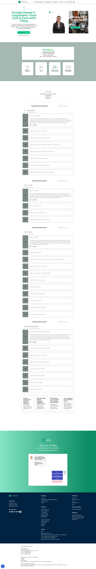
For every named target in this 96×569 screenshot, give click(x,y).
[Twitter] (16, 512)
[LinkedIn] (10, 512)
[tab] (30, 110)
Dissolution (23, 558)
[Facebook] (18, 512)
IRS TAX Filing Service (25, 2)
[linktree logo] (20, 512)
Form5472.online (24, 1)
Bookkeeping (43, 516)
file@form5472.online (27, 553)
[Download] (27, 32)
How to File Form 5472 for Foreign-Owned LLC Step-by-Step (53, 534)
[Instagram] (14, 512)
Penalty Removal (44, 515)
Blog (73, 504)
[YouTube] (12, 512)
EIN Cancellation (24, 560)
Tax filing (22, 559)
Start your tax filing (48, 445)
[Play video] (68, 22)
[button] (73, 2)
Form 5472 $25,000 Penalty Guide (48, 537)
